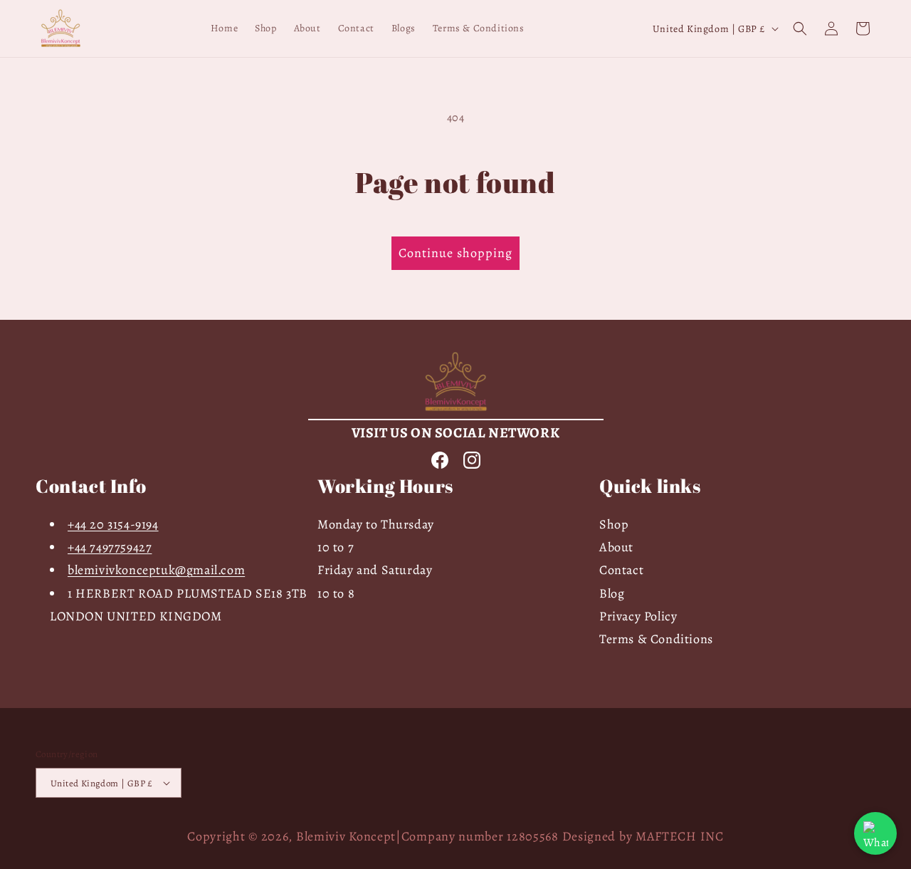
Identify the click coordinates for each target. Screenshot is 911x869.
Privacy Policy (638, 616)
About (616, 547)
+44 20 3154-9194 (113, 524)
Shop (613, 524)
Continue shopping (455, 252)
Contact (621, 569)
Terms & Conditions (656, 639)
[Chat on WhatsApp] (875, 833)
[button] (800, 28)
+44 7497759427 (110, 547)
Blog (611, 593)
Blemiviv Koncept (346, 836)
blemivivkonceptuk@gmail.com (156, 569)
